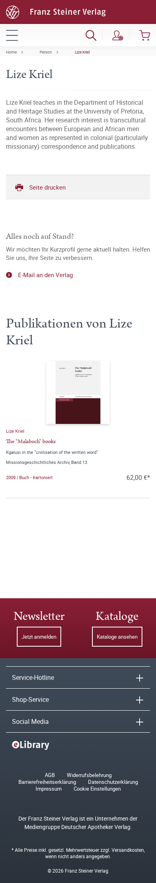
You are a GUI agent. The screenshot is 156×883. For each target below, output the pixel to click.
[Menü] (12, 35)
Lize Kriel (82, 52)
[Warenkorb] (144, 35)
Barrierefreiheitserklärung (47, 782)
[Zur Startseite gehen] (56, 11)
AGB (50, 775)
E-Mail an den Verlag (45, 275)
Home (11, 52)
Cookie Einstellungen (97, 788)
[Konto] (117, 35)
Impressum (49, 788)
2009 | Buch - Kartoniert (29, 477)
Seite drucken (47, 187)
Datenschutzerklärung (113, 782)
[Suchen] (91, 35)
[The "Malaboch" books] (78, 392)
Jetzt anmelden (39, 636)
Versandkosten (128, 850)
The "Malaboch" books (31, 441)
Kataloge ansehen (117, 636)
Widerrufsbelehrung (89, 775)
